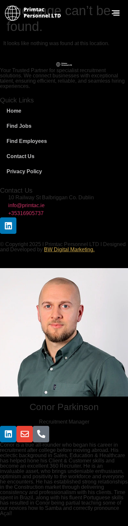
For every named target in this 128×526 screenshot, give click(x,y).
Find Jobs (19, 126)
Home (14, 111)
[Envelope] (24, 434)
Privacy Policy (24, 171)
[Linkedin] (8, 225)
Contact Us (20, 156)
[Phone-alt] (41, 434)
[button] (115, 14)
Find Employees (27, 141)
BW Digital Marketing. (69, 249)
